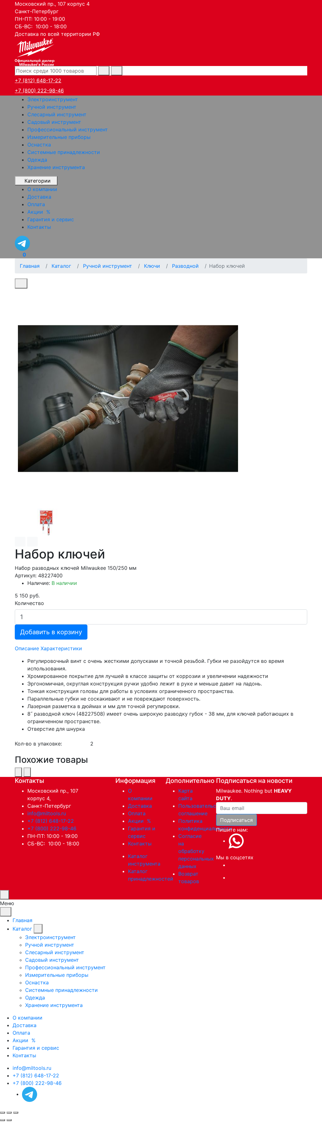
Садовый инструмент (54, 122)
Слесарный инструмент (56, 114)
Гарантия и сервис (36, 1048)
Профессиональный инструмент (67, 129)
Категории (37, 181)
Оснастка (39, 144)
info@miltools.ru (46, 813)
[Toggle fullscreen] (9, 1113)
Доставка (140, 806)
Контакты (140, 843)
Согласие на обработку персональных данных (196, 851)
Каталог (22, 929)
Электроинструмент (52, 99)
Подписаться (236, 820)
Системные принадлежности (63, 152)
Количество (29, 603)
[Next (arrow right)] (9, 1120)
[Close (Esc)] (2, 1113)
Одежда (37, 160)
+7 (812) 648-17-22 (38, 80)
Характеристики (61, 648)
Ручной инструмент (51, 107)
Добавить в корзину (51, 632)
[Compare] (32, 542)
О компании (27, 1018)
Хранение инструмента (56, 167)
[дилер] (35, 51)
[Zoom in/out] (15, 1113)
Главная (22, 920)
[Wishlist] (20, 542)
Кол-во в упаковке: (38, 743)
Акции (140, 821)
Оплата (137, 813)
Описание (27, 648)
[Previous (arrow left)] (2, 1120)
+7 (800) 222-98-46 (39, 90)
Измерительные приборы (59, 137)
